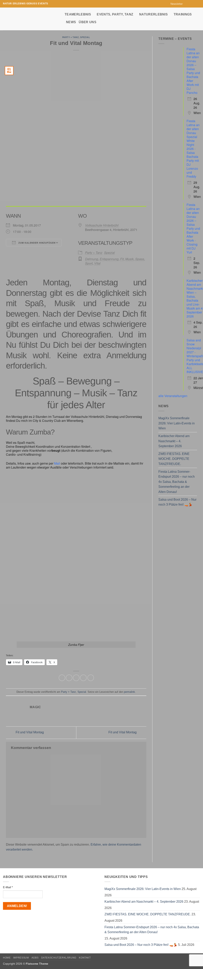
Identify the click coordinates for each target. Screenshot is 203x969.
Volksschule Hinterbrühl (102, 225)
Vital (97, 263)
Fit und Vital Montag (29, 732)
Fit (122, 259)
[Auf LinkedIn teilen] (90, 678)
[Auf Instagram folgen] (190, 3)
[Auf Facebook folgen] (187, 3)
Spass (139, 259)
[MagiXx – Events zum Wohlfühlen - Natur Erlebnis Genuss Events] (31, 19)
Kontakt (85, 957)
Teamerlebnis (78, 14)
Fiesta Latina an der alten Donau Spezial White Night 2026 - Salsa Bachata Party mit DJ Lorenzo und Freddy (193, 149)
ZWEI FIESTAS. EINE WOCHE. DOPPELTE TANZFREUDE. (174, 459)
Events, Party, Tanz (115, 14)
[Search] (198, 18)
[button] (175, 4)
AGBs (35, 957)
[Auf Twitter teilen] (69, 678)
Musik (129, 259)
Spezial (85, 37)
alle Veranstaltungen (172, 396)
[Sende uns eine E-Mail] (194, 3)
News (71, 22)
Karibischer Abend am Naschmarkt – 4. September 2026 (174, 441)
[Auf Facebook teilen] (62, 678)
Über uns (87, 22)
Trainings (183, 14)
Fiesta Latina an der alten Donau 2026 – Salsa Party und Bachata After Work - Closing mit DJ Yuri (193, 228)
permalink (129, 691)
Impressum (21, 957)
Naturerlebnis (153, 14)
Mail (57, 463)
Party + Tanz (70, 37)
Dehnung (91, 259)
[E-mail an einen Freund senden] (76, 678)
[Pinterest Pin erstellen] (83, 678)
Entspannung (109, 259)
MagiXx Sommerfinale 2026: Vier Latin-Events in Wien (176, 423)
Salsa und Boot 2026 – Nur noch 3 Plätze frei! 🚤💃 (177, 502)
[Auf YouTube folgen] (198, 3)
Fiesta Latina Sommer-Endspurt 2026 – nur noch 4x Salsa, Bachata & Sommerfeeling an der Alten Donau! (176, 482)
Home (7, 957)
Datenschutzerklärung (58, 957)
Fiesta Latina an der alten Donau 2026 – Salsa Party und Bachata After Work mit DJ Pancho (193, 71)
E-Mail (8, 887)
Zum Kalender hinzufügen (37, 242)
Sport (89, 263)
